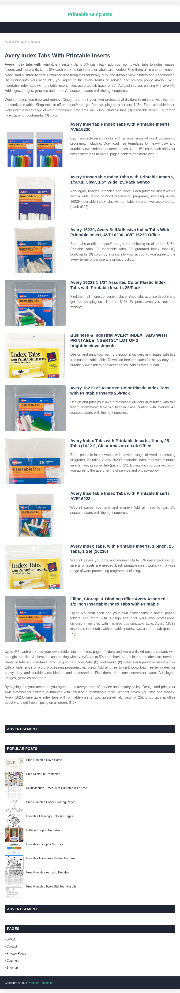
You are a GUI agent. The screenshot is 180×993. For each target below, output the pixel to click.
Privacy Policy (16, 953)
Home (8, 41)
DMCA (11, 939)
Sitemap (12, 967)
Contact (12, 946)
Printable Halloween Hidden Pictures (50, 858)
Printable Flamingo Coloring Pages (49, 816)
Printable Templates (90, 14)
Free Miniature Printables (43, 774)
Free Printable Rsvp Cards (44, 760)
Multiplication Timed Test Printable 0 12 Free (56, 788)
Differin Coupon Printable (43, 830)
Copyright (13, 960)
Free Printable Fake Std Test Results (51, 886)
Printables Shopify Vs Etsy (44, 844)
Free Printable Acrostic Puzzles (47, 872)
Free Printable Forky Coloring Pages (50, 802)
